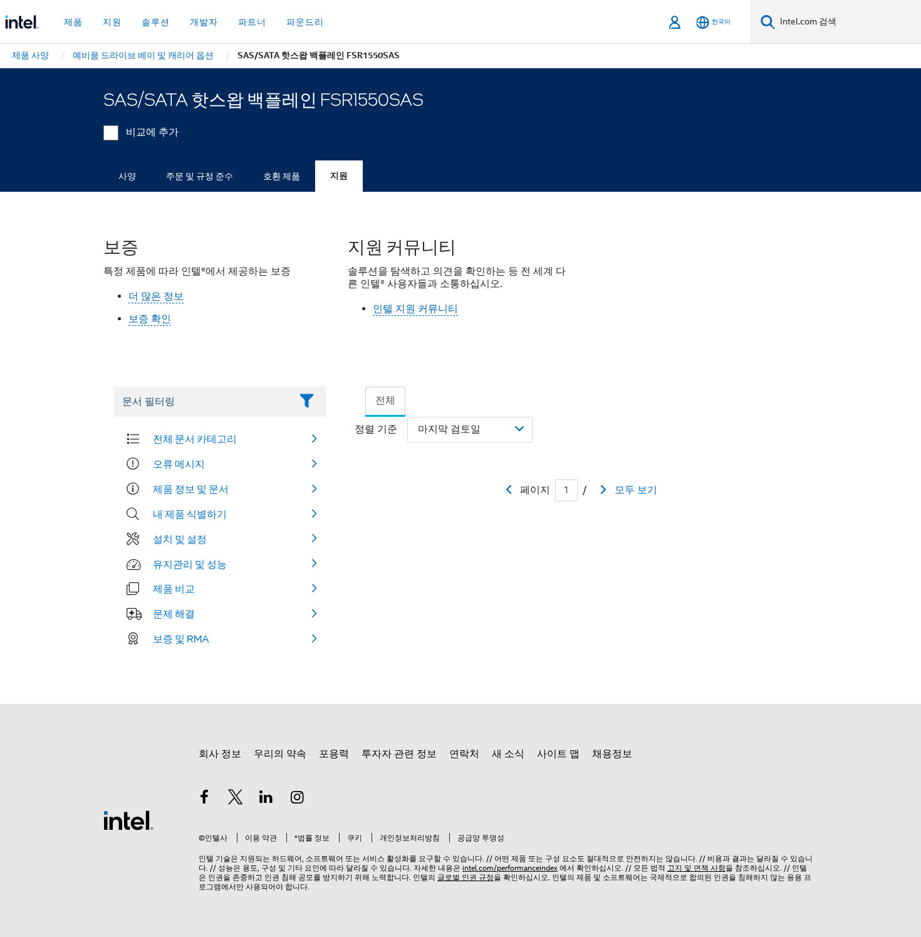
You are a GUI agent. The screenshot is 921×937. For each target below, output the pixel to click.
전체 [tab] (385, 400)
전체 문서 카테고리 (195, 438)
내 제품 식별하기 (190, 514)
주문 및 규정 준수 (199, 176)
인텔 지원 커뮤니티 (415, 309)
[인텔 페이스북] (204, 799)
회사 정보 (220, 754)
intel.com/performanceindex (510, 867)
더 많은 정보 (156, 296)
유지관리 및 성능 (190, 564)
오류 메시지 (179, 464)
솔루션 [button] (156, 22)
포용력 (334, 754)
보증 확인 (149, 319)
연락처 (464, 754)
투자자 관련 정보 (399, 754)
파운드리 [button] (305, 22)
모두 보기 (636, 490)
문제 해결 (174, 613)
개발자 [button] (204, 22)
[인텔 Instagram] (297, 799)
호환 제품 (281, 176)
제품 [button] (73, 22)
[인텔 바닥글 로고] (128, 820)
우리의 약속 (280, 754)
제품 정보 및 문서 (191, 489)
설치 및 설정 (180, 539)
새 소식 (508, 754)
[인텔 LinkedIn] (266, 799)
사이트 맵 (558, 754)
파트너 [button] (252, 22)
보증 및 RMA (181, 638)
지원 (339, 176)
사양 (127, 176)
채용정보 (612, 754)
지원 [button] (112, 22)
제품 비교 (174, 588)
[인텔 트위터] (235, 799)
